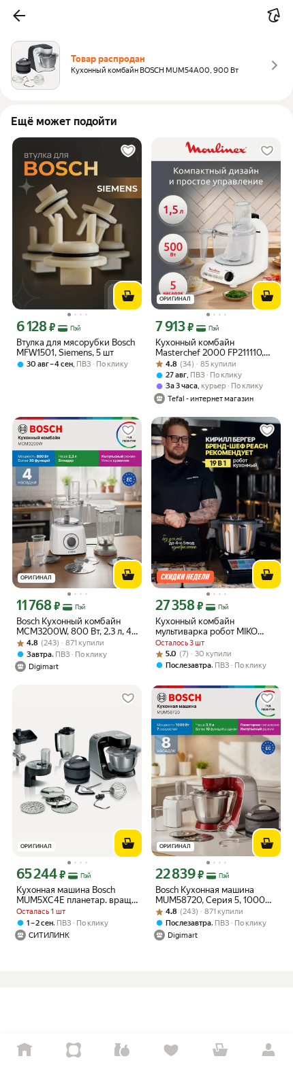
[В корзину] (128, 296)
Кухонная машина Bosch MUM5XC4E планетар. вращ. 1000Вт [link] (75, 895)
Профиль (268, 1050)
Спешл (73, 1050)
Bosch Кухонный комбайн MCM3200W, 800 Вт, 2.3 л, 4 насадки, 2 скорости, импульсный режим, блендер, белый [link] (74, 626)
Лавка (121, 1050)
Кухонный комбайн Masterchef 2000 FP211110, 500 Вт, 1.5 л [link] (209, 347)
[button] (19, 15)
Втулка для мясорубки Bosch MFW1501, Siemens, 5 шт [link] (75, 347)
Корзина (220, 1050)
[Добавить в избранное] (128, 151)
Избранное (171, 1050)
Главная (24, 1050)
